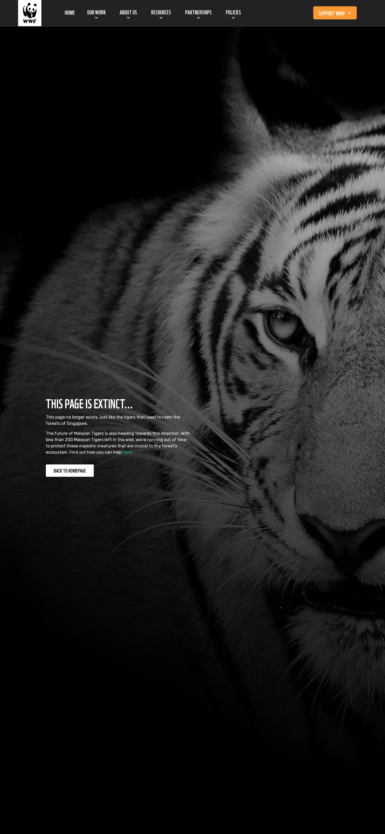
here (127, 452)
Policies (233, 12)
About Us (128, 12)
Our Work (96, 12)
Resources (161, 12)
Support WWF (331, 13)
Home (70, 12)
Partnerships (198, 12)
